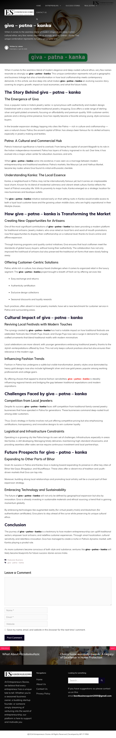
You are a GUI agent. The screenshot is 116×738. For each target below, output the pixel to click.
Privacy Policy (43, 693)
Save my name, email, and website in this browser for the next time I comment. (46, 629)
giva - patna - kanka (15, 562)
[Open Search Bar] (37, 19)
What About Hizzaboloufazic (21, 654)
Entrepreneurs (51, 6)
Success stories (73, 6)
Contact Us (41, 12)
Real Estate (90, 6)
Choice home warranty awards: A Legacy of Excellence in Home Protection (87, 655)
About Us (41, 684)
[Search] (102, 680)
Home (38, 6)
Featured (11, 560)
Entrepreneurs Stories (18, 682)
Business (19, 560)
